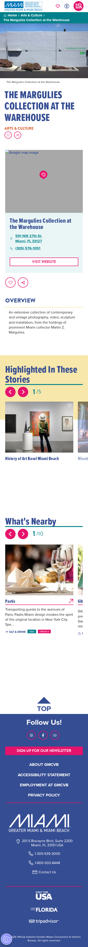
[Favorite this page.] (8, 135)
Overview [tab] (20, 301)
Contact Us (47, 872)
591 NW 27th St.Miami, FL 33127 (28, 238)
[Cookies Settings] (6, 939)
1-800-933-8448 (47, 863)
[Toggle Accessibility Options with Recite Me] (67, 6)
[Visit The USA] (44, 895)
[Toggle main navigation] (78, 6)
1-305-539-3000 (47, 853)
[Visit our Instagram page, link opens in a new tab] (31, 735)
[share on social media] (17, 135)
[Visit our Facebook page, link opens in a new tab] (43, 735)
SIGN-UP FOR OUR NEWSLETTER (44, 750)
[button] (69, 405)
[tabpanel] (44, 328)
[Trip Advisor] (44, 921)
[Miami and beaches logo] (44, 823)
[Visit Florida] (44, 909)
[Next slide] (23, 392)
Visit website (44, 261)
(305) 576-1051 (27, 248)
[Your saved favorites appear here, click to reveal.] (58, 6)
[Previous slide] (10, 392)
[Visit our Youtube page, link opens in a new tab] (54, 735)
